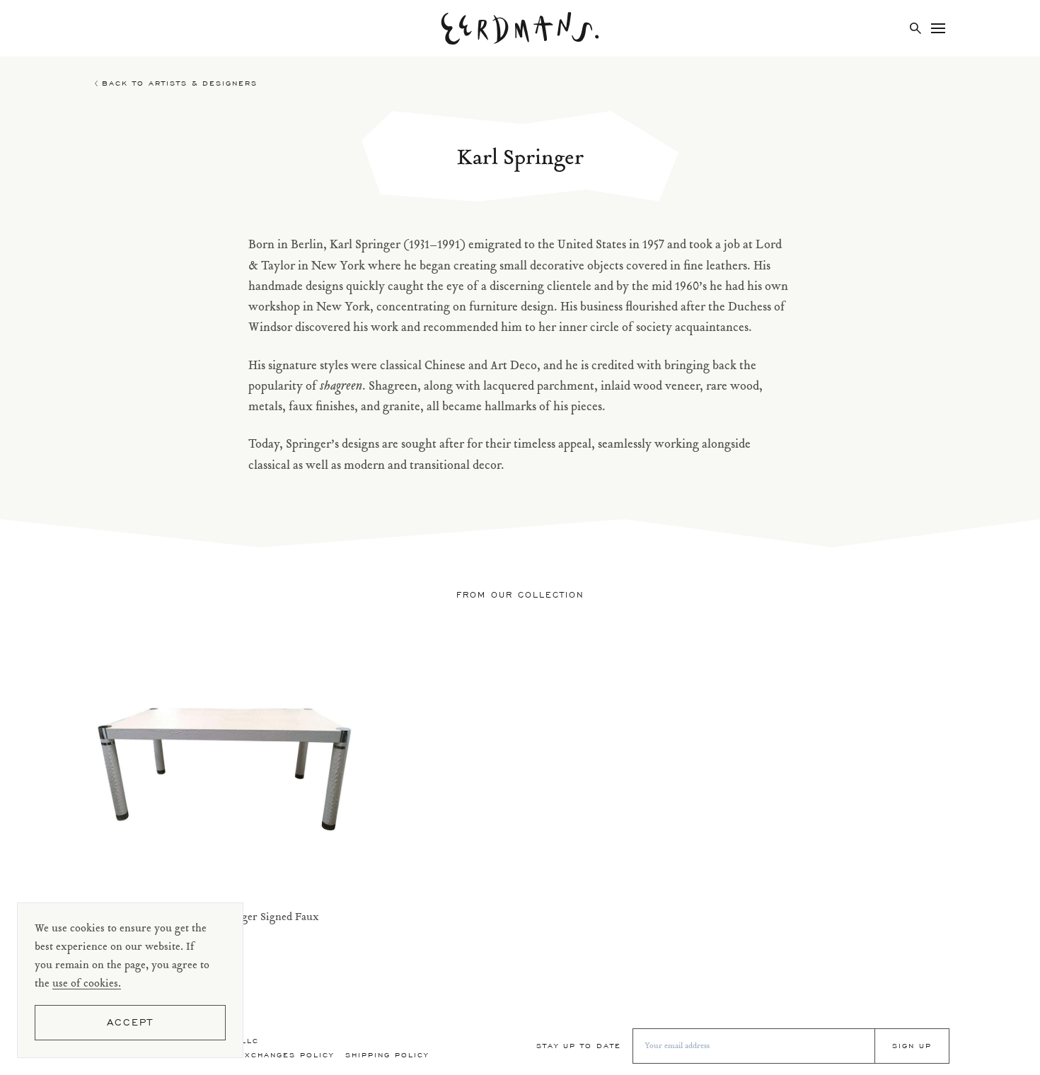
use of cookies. (86, 984)
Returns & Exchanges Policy (257, 1054)
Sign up (912, 1045)
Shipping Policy (387, 1054)
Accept (130, 1022)
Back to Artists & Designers (180, 83)
